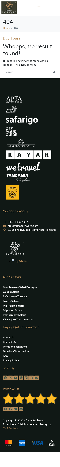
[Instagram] (31, 378)
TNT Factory (10, 428)
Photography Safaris (14, 315)
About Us (8, 337)
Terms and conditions (15, 347)
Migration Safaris (12, 310)
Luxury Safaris (11, 301)
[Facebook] (5, 378)
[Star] (15, 409)
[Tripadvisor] (36, 378)
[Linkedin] (26, 378)
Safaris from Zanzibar (15, 296)
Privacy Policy (11, 360)
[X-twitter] (10, 378)
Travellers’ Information (16, 351)
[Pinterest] (21, 378)
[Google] (10, 409)
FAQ (5, 356)
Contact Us (9, 342)
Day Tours (12, 38)
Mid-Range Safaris (13, 306)
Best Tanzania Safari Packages (20, 287)
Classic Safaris (11, 292)
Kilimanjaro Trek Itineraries (18, 319)
